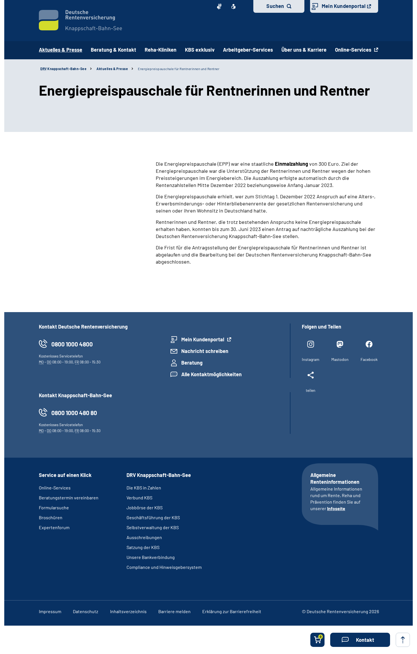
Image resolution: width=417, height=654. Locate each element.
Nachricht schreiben (204, 351)
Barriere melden (174, 611)
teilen (310, 390)
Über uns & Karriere (304, 50)
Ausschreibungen (145, 537)
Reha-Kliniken (160, 50)
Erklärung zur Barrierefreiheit (231, 611)
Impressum (50, 611)
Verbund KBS (139, 497)
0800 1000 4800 (72, 344)
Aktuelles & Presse (112, 69)
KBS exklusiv (199, 50)
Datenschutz (85, 611)
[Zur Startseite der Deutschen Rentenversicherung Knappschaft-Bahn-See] (80, 20)
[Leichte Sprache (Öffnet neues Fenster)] (233, 6)
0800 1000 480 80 (74, 412)
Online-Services (353, 50)
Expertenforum (54, 527)
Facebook (369, 359)
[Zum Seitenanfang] (403, 640)
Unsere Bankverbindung (151, 557)
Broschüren (50, 517)
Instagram (310, 359)
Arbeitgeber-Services (248, 50)
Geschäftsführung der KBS (153, 517)
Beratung (192, 362)
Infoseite (336, 508)
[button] (360, 640)
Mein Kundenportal (343, 6)
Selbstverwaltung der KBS (153, 527)
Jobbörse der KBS (145, 507)
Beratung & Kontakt (113, 50)
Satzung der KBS (143, 547)
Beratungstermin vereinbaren (68, 497)
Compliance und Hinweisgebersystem (164, 567)
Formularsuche (54, 507)
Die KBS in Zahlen (144, 487)
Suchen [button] (275, 6)
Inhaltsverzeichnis (128, 611)
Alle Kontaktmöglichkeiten (211, 374)
